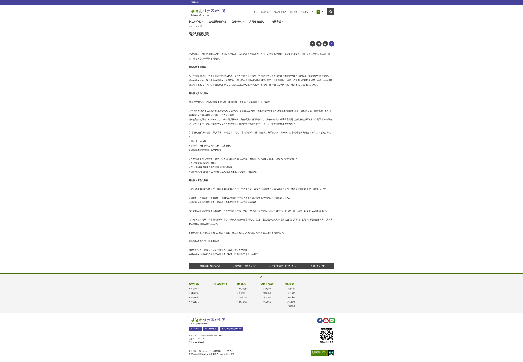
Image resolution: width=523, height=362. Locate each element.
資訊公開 (291, 289)
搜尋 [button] (330, 11)
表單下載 (267, 297)
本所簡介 (195, 289)
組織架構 (195, 293)
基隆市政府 (265, 12)
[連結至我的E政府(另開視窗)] (331, 353)
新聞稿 (242, 293)
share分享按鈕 (331, 44)
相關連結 (291, 297)
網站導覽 (293, 12)
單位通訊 (195, 302)
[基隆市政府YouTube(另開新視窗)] (325, 320)
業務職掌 (195, 297)
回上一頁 (312, 44)
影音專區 (291, 293)
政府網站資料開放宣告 (231, 329)
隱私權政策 (195, 329)
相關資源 (276, 22)
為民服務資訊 (256, 22)
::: (187, 7)
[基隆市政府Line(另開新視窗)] (331, 320)
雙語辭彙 (291, 306)
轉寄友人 (325, 44)
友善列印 (319, 44)
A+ (323, 12)
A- (313, 12)
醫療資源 (267, 293)
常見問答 (267, 302)
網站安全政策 (211, 329)
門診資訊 (267, 289)
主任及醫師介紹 (217, 22)
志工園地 (291, 302)
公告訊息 (236, 22)
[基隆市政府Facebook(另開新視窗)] (319, 320)
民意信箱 (304, 12)
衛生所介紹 (195, 22)
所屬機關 (195, 2)
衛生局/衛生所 (280, 12)
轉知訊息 (243, 302)
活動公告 (243, 297)
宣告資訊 (199, 26)
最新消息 (243, 289)
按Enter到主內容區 (325, 8)
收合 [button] (261, 277)
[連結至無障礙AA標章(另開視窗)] (319, 353)
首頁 (256, 12)
